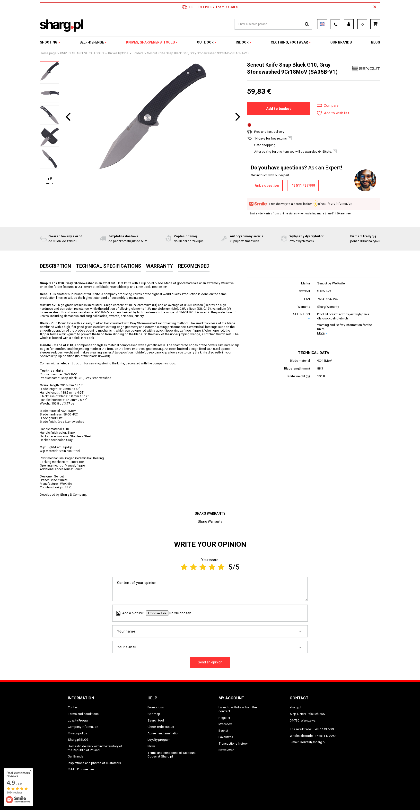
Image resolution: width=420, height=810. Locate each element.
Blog (375, 42)
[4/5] (212, 567)
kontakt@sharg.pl (312, 742)
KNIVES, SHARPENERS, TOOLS (150, 42)
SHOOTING (48, 42)
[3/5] (202, 567)
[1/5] (184, 567)
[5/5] (221, 567)
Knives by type (118, 53)
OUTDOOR (205, 42)
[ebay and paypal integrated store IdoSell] (349, 797)
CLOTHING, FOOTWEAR (289, 42)
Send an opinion (210, 662)
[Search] (306, 24)
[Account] (349, 24)
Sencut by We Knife (331, 283)
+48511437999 (325, 736)
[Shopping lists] (362, 24)
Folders (138, 53)
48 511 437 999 (303, 185)
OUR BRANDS (341, 42)
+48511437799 (323, 729)
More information (340, 203)
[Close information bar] (375, 7)
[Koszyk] (375, 24)
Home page (48, 53)
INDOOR (242, 42)
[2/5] (193, 567)
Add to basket (278, 108)
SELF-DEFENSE (91, 42)
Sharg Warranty (328, 306)
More (320, 333)
